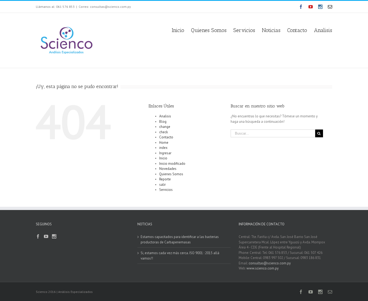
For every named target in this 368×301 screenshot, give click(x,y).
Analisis (165, 116)
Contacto (166, 137)
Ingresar (165, 153)
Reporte (165, 179)
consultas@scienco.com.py (270, 263)
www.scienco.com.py (263, 268)
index (163, 147)
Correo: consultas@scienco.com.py (105, 7)
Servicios (166, 189)
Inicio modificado (172, 163)
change (164, 126)
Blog (162, 121)
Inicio (163, 158)
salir (162, 184)
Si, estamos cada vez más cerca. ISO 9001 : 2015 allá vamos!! (180, 256)
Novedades (167, 168)
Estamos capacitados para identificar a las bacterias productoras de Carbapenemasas (180, 239)
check (163, 132)
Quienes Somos (171, 174)
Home (163, 142)
